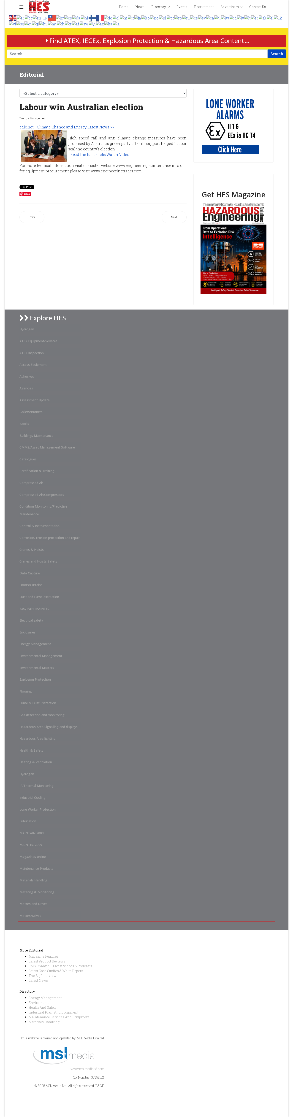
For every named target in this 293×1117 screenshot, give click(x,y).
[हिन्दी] (124, 17)
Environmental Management (40, 656)
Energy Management (32, 118)
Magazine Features (44, 956)
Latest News (38, 980)
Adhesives (26, 376)
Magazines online (32, 856)
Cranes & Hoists (31, 549)
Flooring (25, 691)
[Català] (210, 17)
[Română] (178, 17)
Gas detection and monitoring (42, 715)
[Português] (170, 17)
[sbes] (230, 125)
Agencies (26, 388)
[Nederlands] (85, 17)
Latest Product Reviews (47, 961)
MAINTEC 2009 (30, 845)
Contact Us (257, 7)
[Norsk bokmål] (154, 17)
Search (277, 53)
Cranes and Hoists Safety (38, 561)
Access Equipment (33, 364)
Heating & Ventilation (35, 762)
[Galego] (35, 23)
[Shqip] (20, 23)
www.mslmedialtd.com (87, 1069)
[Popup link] (273, 7)
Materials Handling (33, 880)
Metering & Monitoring (36, 892)
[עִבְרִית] (225, 17)
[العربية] (21, 17)
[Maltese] (52, 23)
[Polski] (163, 17)
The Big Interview (42, 975)
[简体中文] (40, 17)
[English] (13, 17)
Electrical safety (31, 620)
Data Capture (29, 573)
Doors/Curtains (30, 585)
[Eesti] (28, 23)
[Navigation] (21, 7)
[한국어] (145, 17)
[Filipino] (217, 17)
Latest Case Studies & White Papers (56, 971)
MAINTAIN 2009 (31, 833)
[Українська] (278, 17)
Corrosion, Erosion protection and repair (49, 537)
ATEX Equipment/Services (38, 341)
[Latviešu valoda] (240, 17)
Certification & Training (36, 471)
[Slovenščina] (270, 17)
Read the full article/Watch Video (99, 154)
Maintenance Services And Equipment (59, 1017)
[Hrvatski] (60, 17)
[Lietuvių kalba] (247, 17)
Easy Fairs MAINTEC (34, 608)
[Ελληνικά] (116, 17)
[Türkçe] (68, 23)
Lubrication (27, 821)
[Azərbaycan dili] (100, 23)
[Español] (194, 17)
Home (123, 7)
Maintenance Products (36, 868)
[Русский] (186, 17)
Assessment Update (34, 400)
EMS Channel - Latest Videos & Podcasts (60, 966)
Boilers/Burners (31, 412)
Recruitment (204, 7)
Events (181, 7)
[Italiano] (131, 17)
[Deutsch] (108, 17)
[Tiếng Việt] (12, 23)
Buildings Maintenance (36, 435)
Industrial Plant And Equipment (53, 1012)
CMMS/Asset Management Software (47, 447)
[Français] (100, 17)
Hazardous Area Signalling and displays (48, 727)
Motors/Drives (30, 915)
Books (24, 423)
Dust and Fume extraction (39, 597)
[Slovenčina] (263, 17)
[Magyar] (43, 23)
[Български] (29, 17)
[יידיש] (92, 23)
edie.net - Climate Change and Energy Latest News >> (67, 127)
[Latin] (116, 23)
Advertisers (229, 7)
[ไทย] (61, 23)
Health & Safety (31, 750)
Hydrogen (26, 329)
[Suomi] (92, 17)
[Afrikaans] (76, 23)
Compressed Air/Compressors (41, 494)
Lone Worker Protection (37, 809)
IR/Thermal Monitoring (36, 785)
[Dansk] (76, 17)
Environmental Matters (36, 668)
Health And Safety (43, 1007)
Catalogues (28, 459)
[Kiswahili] (84, 23)
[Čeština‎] (68, 17)
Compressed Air (31, 483)
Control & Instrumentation (39, 526)
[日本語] (137, 17)
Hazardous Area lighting (37, 738)
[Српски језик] (255, 17)
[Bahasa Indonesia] (233, 17)
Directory (158, 7)
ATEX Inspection (31, 353)
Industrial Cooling (32, 797)
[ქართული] (108, 23)
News (139, 7)
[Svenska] (202, 17)
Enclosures (27, 632)
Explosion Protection (35, 679)
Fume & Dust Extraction (37, 703)
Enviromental (40, 1002)
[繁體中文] (52, 17)
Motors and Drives (33, 904)
